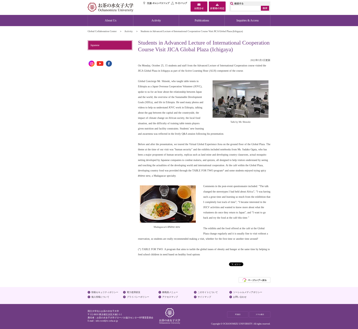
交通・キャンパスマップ (156, 3)
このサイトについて (208, 292)
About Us (110, 20)
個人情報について (100, 297)
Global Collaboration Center (102, 31)
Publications (202, 20)
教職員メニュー (170, 292)
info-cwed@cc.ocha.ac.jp (107, 321)
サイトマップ (179, 3)
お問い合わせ (239, 297)
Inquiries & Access (247, 20)
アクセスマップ (170, 297)
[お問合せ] (199, 6)
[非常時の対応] (217, 6)
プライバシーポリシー (138, 297)
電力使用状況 (133, 292)
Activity (156, 20)
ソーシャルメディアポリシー (247, 292)
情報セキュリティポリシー (104, 292)
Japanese (94, 45)
